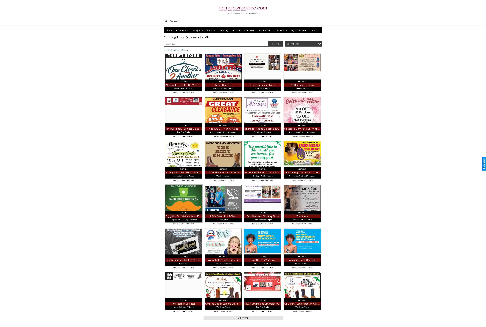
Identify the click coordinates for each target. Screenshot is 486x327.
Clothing (184, 50)
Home (166, 50)
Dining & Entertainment (203, 30)
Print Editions (254, 13)
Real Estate (249, 30)
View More (243, 318)
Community (182, 30)
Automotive (264, 30)
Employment (281, 30)
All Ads (169, 30)
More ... (315, 30)
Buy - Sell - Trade (299, 30)
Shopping (223, 30)
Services (236, 30)
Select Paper (293, 43)
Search (275, 43)
